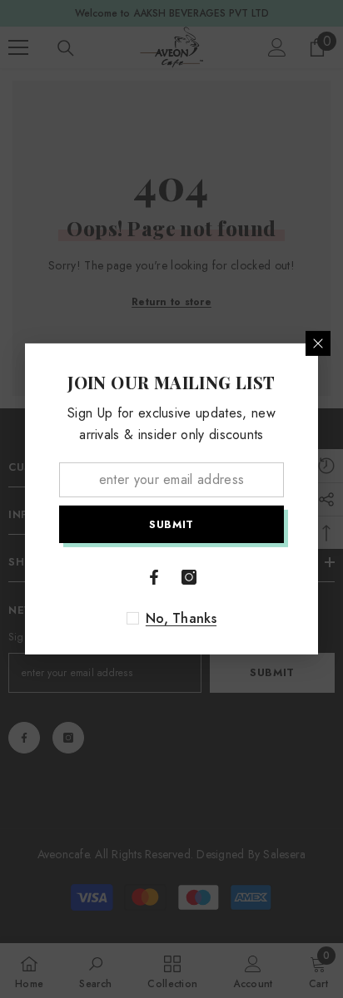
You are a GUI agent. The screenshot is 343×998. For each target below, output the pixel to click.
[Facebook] (154, 577)
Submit (171, 524)
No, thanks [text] (181, 619)
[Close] (318, 343)
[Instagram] (189, 577)
